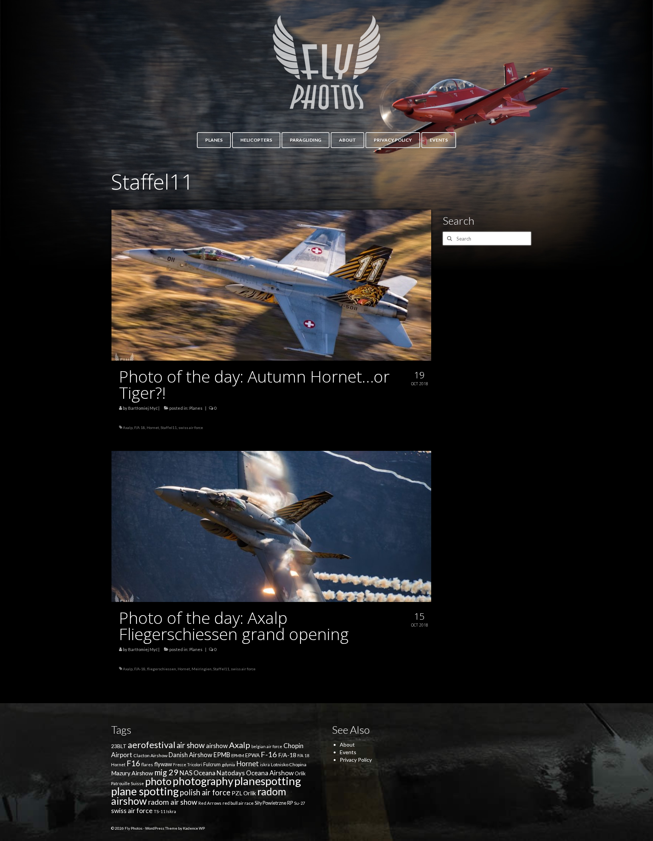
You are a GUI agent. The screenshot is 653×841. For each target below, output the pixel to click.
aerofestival (151, 744)
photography (203, 781)
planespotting (267, 780)
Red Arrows (209, 803)
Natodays (231, 773)
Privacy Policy (356, 759)
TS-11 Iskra (165, 811)
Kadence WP (194, 828)
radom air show (172, 802)
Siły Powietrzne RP (274, 803)
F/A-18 (139, 669)
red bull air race (238, 803)
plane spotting (145, 791)
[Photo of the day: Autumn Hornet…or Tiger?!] (271, 284)
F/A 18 (139, 427)
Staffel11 (169, 427)
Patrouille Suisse (127, 783)
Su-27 (299, 803)
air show (190, 745)
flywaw (163, 764)
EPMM (237, 755)
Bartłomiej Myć (143, 408)
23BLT (119, 746)
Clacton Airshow (150, 755)
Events (348, 752)
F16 (133, 763)
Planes (196, 408)
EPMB (222, 754)
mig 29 (166, 772)
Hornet (153, 427)
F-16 (269, 754)
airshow (217, 745)
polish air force (205, 792)
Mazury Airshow (132, 773)
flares (147, 764)
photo (158, 781)
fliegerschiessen (161, 669)
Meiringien (202, 669)
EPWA (252, 755)
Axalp (128, 427)
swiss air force (190, 427)
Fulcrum (212, 764)
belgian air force (266, 746)
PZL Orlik (244, 793)
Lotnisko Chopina (288, 764)
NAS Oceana (197, 773)
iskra (265, 764)
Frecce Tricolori (187, 764)
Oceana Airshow (270, 773)
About (347, 744)
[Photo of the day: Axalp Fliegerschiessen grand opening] (271, 526)
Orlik (300, 773)
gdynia (228, 764)
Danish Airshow (190, 755)
